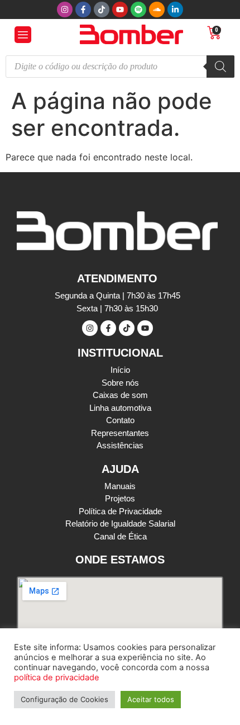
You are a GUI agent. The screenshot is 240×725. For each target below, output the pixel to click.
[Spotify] (138, 9)
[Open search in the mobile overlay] (120, 66)
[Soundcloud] (157, 9)
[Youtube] (120, 9)
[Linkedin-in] (175, 9)
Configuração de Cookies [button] (64, 699)
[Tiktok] (101, 9)
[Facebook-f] (83, 9)
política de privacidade (56, 677)
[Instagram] (65, 9)
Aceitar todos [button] (150, 699)
